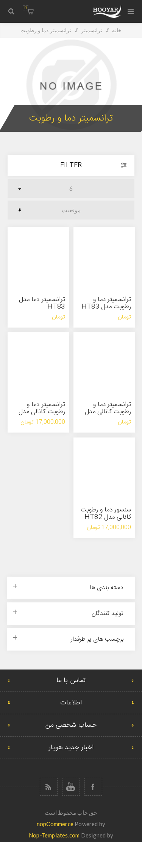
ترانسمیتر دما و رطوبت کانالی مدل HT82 (42, 411)
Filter (71, 165)
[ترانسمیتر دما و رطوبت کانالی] (104, 363)
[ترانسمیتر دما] (38, 258)
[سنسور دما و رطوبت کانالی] (104, 468)
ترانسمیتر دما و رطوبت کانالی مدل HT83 (108, 411)
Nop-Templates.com (54, 835)
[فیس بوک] (93, 787)
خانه (117, 30)
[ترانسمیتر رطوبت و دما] (104, 258)
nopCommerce (55, 823)
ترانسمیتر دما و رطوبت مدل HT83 (106, 303)
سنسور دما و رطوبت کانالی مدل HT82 (106, 513)
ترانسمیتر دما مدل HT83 (42, 303)
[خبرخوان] (49, 787)
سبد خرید (26, 8)
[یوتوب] (71, 787)
